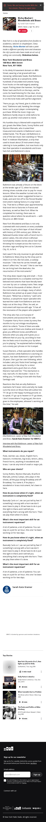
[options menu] (31, 31)
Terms (24, 783)
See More (33, 763)
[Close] (40, 5)
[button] (23, 667)
